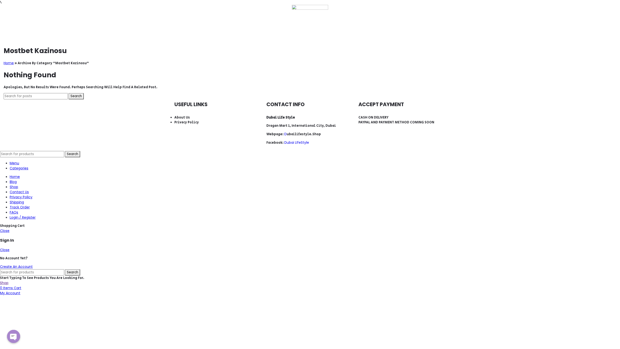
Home (9, 63)
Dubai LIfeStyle (296, 142)
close (4, 230)
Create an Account (16, 266)
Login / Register (23, 217)
